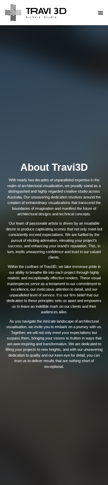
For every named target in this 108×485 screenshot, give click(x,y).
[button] (100, 13)
